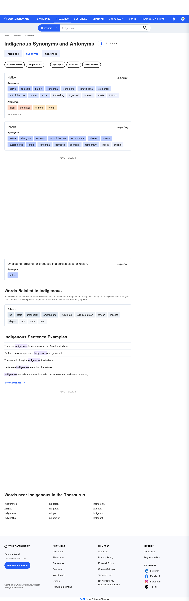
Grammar (58, 569)
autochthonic (16, 144)
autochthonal (77, 138)
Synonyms (32, 53)
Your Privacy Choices (98, 599)
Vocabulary (59, 575)
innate (101, 95)
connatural (68, 88)
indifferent (54, 503)
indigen (8, 508)
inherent (88, 95)
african (101, 314)
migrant (39, 107)
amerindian (32, 314)
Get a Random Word (17, 565)
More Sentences (12, 382)
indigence (54, 508)
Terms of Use (105, 575)
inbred (45, 95)
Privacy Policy (105, 557)
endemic (40, 138)
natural (106, 138)
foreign (51, 107)
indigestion (54, 518)
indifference (10, 503)
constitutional (86, 88)
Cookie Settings (106, 569)
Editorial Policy (106, 563)
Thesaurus (46, 28)
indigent (53, 513)
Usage (56, 581)
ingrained (74, 95)
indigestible (10, 518)
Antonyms (73, 64)
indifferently (99, 503)
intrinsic (113, 95)
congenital (52, 88)
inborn (33, 95)
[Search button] (146, 28)
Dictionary (58, 551)
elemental (103, 88)
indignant (98, 518)
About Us (103, 551)
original (118, 144)
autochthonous (17, 95)
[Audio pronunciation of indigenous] (101, 43)
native (12, 88)
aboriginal (26, 138)
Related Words (91, 64)
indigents (98, 513)
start (19, 314)
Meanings (13, 53)
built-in (38, 88)
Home (6, 35)
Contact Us (149, 551)
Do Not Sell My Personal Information (109, 582)
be (10, 314)
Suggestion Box (152, 557)
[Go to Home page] (17, 19)
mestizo (114, 314)
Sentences (51, 53)
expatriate (25, 107)
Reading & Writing (62, 586)
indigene (97, 508)
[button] (173, 19)
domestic (25, 88)
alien (12, 107)
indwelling (58, 95)
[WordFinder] (183, 19)
